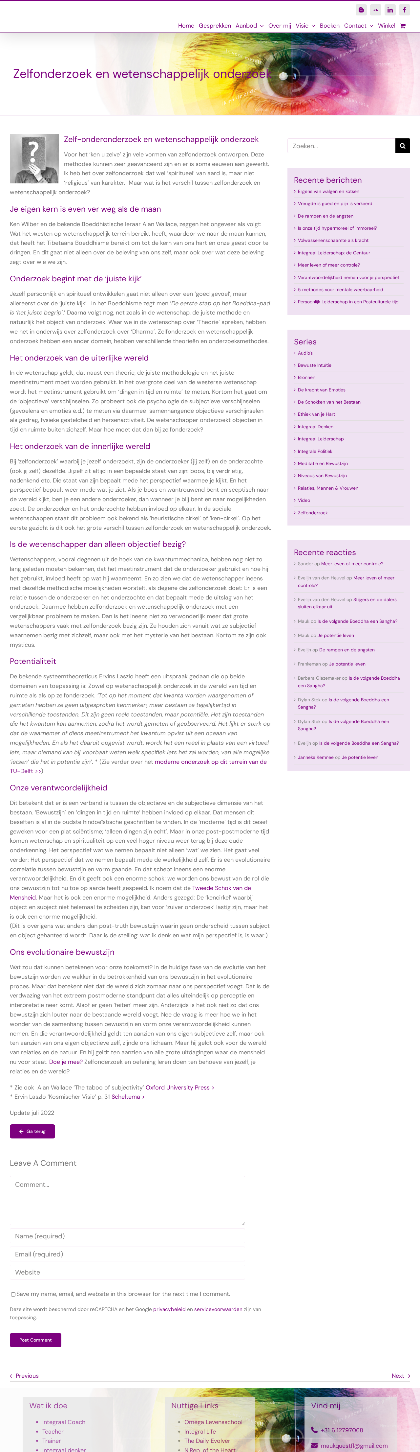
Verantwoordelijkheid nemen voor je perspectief (348, 277)
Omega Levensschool (213, 1422)
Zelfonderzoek (313, 513)
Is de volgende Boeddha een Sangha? (357, 621)
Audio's (305, 353)
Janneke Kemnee (316, 757)
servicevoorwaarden (218, 1309)
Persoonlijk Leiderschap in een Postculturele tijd (348, 302)
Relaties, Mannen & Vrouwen (328, 488)
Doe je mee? (66, 1062)
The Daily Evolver (207, 1441)
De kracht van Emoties (322, 390)
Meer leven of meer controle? (329, 265)
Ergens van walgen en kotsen (328, 191)
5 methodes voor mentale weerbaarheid (340, 290)
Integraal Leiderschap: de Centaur (334, 253)
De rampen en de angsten (325, 216)
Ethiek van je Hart (316, 414)
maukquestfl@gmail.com (354, 1446)
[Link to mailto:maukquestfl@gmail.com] (314, 1445)
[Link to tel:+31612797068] (314, 1430)
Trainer (51, 1441)
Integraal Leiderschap (321, 439)
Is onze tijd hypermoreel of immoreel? (337, 228)
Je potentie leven (336, 635)
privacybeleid (169, 1309)
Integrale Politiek (315, 451)
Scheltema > (128, 1097)
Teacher (53, 1432)
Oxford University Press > (180, 1087)
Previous (27, 1376)
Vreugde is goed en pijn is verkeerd (335, 203)
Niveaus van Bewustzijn (322, 476)
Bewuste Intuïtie (314, 365)
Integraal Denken (315, 427)
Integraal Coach (63, 1422)
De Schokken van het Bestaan (329, 402)
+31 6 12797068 (342, 1430)
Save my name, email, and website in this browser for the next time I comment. (123, 1294)
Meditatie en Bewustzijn (323, 463)
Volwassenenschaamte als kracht (333, 240)
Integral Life (200, 1432)
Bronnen (306, 377)
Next (398, 1376)
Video (304, 500)
